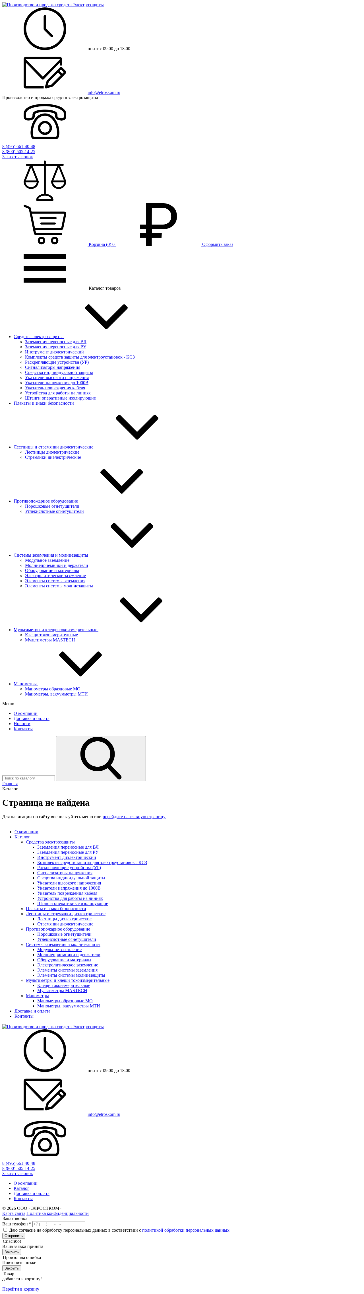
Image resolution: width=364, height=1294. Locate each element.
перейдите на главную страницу (134, 816)
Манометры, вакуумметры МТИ (56, 694)
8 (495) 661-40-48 (18, 146)
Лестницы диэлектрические (52, 452)
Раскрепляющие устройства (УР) (57, 362)
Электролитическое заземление (55, 575)
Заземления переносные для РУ (55, 346)
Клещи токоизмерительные (51, 634)
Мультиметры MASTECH (50, 639)
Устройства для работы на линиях (58, 392)
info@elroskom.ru (104, 92)
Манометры (26, 683)
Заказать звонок (17, 156)
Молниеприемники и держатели (56, 565)
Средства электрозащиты (39, 336)
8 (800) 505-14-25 (18, 151)
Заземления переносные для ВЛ (55, 341)
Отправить (14, 1236)
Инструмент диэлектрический (54, 351)
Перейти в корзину (20, 1289)
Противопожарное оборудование (46, 501)
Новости (22, 723)
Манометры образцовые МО (52, 688)
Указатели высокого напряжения (57, 377)
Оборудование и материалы (52, 570)
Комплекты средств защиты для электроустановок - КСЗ (80, 357)
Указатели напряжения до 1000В (56, 382)
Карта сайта (13, 1213)
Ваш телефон (16, 1223)
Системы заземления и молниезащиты (51, 555)
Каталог (22, 836)
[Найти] (101, 758)
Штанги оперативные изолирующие (60, 398)
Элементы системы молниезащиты (59, 585)
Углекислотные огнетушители (54, 511)
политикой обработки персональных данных (185, 1230)
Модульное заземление (47, 560)
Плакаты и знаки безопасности (44, 403)
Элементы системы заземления (55, 580)
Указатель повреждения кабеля (55, 387)
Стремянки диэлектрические (53, 457)
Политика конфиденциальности (57, 1213)
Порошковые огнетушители (52, 506)
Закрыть (12, 1252)
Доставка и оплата (31, 718)
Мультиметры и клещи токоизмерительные (56, 629)
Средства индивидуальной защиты (59, 372)
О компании (26, 713)
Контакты (23, 728)
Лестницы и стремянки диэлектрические (54, 447)
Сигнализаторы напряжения (52, 367)
